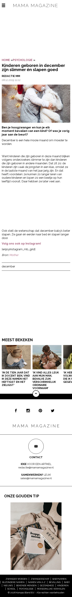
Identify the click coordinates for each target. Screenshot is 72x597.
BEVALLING (55, 582)
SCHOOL (11, 588)
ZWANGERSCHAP (40, 579)
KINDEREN (63, 585)
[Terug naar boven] (36, 393)
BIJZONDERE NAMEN (13, 582)
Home (6, 60)
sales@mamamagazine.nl (36, 478)
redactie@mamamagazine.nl (36, 467)
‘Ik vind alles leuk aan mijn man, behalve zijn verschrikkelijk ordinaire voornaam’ (46, 380)
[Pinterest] (40, 410)
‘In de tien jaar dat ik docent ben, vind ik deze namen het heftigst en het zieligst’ (16, 379)
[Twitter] (52, 410)
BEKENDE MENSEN (26, 585)
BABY (67, 582)
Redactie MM (11, 76)
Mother (14, 255)
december (8, 266)
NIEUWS (8, 585)
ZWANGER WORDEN (16, 579)
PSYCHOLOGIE (23, 60)
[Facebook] (16, 410)
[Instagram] (28, 410)
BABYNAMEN (59, 579)
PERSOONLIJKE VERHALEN (51, 588)
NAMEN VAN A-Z (36, 582)
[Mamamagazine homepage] (36, 8)
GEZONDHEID (47, 585)
